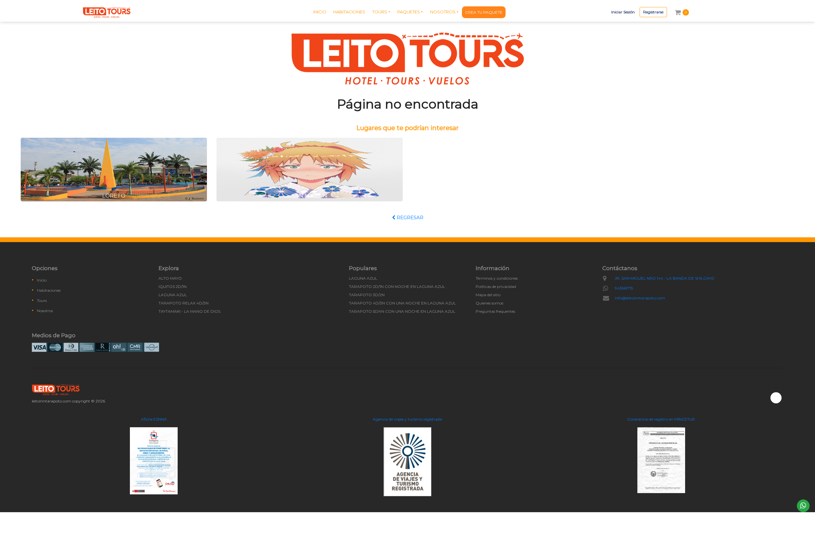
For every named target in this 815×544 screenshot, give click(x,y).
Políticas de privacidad (496, 286)
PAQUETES (408, 11)
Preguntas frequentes (495, 311)
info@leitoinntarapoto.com (640, 298)
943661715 (624, 288)
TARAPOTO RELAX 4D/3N (184, 303)
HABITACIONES (349, 11)
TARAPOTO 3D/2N (367, 294)
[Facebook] (776, 397)
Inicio (41, 280)
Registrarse (653, 12)
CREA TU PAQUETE (483, 12)
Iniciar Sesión (623, 12)
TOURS (379, 11)
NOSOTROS (443, 11)
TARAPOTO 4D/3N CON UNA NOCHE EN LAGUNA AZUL (402, 303)
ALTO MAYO (170, 278)
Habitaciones (48, 290)
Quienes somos (489, 303)
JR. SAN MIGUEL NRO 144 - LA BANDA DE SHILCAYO (664, 278)
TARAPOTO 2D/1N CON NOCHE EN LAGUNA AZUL (397, 286)
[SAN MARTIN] (309, 169)
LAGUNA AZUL (173, 294)
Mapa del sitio (488, 294)
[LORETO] (114, 169)
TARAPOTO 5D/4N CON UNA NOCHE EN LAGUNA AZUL (402, 311)
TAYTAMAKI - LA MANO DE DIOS (189, 311)
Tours (42, 300)
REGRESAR (409, 217)
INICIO (319, 11)
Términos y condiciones (497, 278)
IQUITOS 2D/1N (173, 286)
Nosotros (45, 310)
